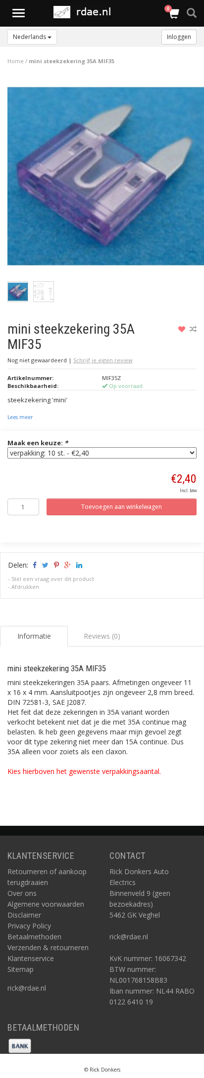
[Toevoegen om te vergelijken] (193, 329)
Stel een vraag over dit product (52, 578)
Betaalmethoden (34, 936)
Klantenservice (30, 958)
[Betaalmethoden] (19, 1045)
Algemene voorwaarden (45, 904)
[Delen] (34, 565)
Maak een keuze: (37, 442)
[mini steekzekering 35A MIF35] (105, 178)
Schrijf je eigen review (103, 360)
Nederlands (30, 37)
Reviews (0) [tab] (102, 636)
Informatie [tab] (34, 636)
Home (15, 61)
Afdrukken (25, 586)
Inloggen (179, 37)
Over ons (22, 893)
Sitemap (20, 969)
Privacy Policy (29, 925)
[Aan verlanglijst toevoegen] (183, 329)
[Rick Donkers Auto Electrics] (85, 12)
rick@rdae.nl (26, 988)
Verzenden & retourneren (48, 947)
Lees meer (20, 417)
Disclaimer (24, 915)
